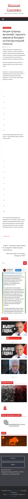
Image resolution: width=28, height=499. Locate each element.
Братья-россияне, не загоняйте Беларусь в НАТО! (15, 255)
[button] (16, 342)
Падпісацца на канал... (15, 338)
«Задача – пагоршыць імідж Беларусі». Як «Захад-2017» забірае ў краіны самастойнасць (14, 248)
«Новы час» (6, 236)
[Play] (14, 329)
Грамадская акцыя (7, 27)
